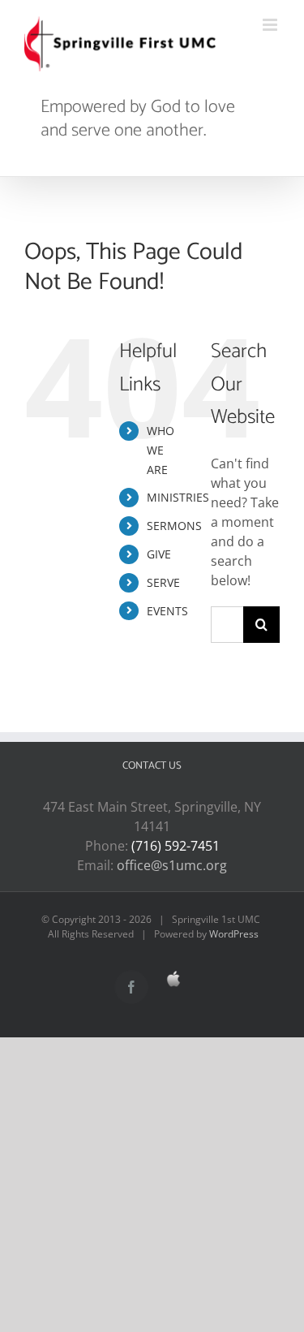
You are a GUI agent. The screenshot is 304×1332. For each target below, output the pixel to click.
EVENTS (167, 611)
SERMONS (174, 525)
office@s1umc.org (172, 865)
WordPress (234, 934)
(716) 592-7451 (175, 846)
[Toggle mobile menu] (271, 24)
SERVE (163, 582)
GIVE (159, 554)
